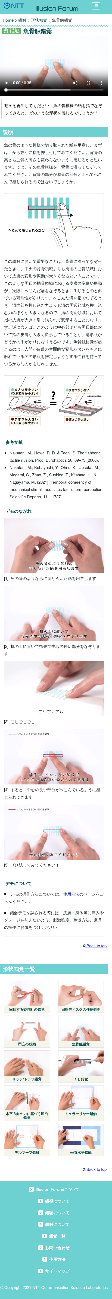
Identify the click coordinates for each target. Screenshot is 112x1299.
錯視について (57, 1201)
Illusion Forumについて (57, 1189)
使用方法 (71, 894)
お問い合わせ (57, 1247)
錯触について (57, 1224)
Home (8, 20)
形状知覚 (39, 20)
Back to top (96, 945)
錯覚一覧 (57, 1236)
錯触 (22, 20)
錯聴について (57, 1213)
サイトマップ (57, 1271)
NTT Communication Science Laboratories (70, 1287)
